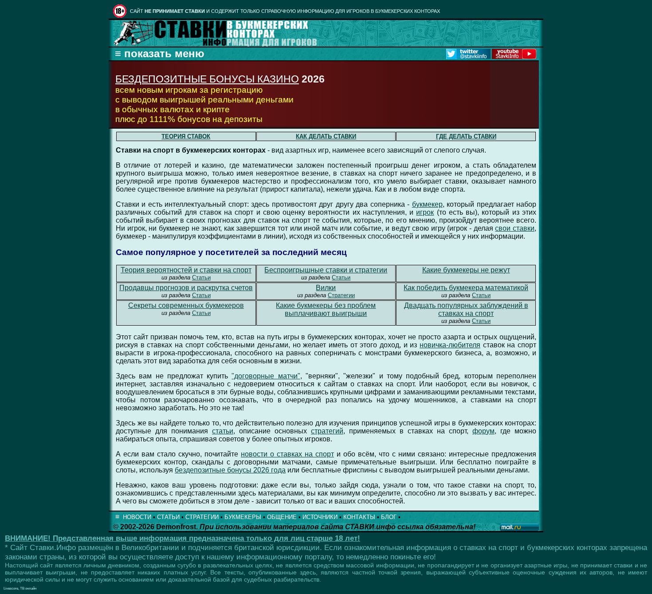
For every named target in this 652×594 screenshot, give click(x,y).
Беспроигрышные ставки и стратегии (325, 270)
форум (483, 431)
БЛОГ (389, 517)
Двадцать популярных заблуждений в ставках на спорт (466, 309)
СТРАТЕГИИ (202, 517)
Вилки (326, 287)
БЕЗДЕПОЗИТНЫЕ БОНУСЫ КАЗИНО (207, 79)
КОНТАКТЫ (359, 517)
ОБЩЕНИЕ (282, 517)
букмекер (427, 204)
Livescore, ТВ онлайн (20, 588)
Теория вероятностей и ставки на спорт (186, 270)
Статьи (201, 277)
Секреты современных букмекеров (186, 305)
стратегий (327, 431)
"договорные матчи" (266, 376)
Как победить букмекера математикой (466, 287)
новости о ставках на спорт (287, 454)
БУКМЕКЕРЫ (242, 517)
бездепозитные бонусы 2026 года (230, 470)
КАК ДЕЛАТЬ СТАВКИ (326, 136)
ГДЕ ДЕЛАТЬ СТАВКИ (466, 136)
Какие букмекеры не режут (466, 270)
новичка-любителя (450, 345)
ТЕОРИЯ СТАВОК (185, 136)
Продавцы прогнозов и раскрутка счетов (186, 287)
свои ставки (514, 228)
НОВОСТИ (137, 517)
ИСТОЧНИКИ (320, 517)
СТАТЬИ (168, 517)
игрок (425, 212)
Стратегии (341, 295)
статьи (222, 431)
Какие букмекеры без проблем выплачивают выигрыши (326, 309)
